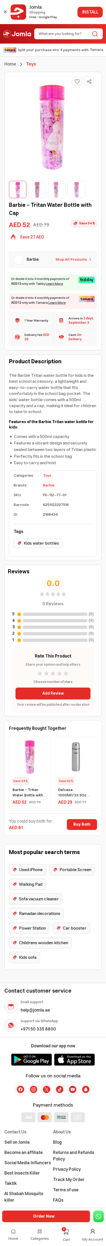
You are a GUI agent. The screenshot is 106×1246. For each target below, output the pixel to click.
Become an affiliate (23, 1152)
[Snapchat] (85, 1089)
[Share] (89, 81)
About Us (62, 1132)
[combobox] (64, 34)
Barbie (48, 485)
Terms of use (66, 1190)
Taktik (10, 1183)
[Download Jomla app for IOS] (74, 1059)
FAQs (58, 1200)
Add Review (53, 693)
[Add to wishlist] (77, 81)
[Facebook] (20, 1089)
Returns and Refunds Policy (73, 1155)
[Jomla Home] (17, 34)
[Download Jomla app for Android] (31, 1059)
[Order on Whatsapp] (98, 1216)
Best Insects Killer (22, 1173)
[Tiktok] (59, 1089)
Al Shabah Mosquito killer (23, 1197)
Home (10, 64)
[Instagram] (33, 1089)
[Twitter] (46, 1089)
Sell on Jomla (17, 1142)
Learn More (54, 284)
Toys (47, 475)
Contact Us (15, 1132)
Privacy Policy (67, 1169)
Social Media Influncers (27, 1163)
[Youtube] (72, 1089)
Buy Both (82, 824)
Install (90, 12)
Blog (57, 1142)
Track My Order (69, 1179)
